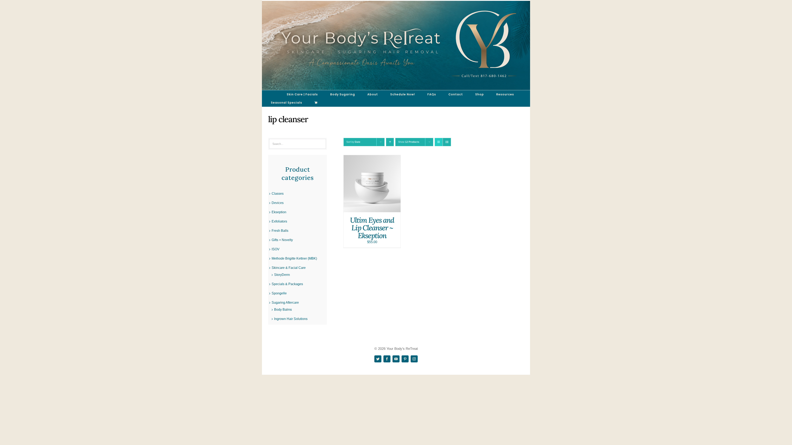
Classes (278, 193)
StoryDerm (282, 274)
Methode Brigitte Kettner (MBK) (294, 258)
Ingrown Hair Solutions (291, 319)
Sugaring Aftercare (285, 302)
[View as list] (447, 142)
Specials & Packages (287, 284)
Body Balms (283, 309)
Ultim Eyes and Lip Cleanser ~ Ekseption (372, 227)
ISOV (275, 249)
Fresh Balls (280, 230)
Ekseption (279, 212)
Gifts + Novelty (282, 240)
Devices (278, 203)
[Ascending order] (390, 142)
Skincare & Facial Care (289, 267)
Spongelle (279, 293)
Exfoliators (279, 221)
